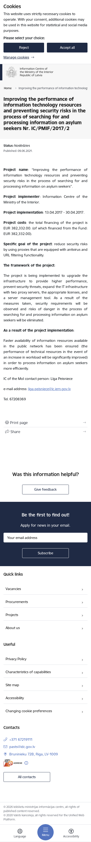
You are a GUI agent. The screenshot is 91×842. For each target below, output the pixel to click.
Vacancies (13, 589)
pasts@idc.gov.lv (22, 746)
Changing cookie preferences (29, 711)
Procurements (17, 602)
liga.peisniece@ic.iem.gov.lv (49, 389)
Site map (12, 685)
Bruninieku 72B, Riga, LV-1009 (33, 754)
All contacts (27, 777)
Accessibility (15, 698)
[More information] (26, 763)
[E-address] (13, 763)
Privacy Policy (16, 659)
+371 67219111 (21, 739)
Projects (12, 615)
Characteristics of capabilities (28, 672)
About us (13, 628)
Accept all (67, 47)
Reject (24, 47)
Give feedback (45, 489)
